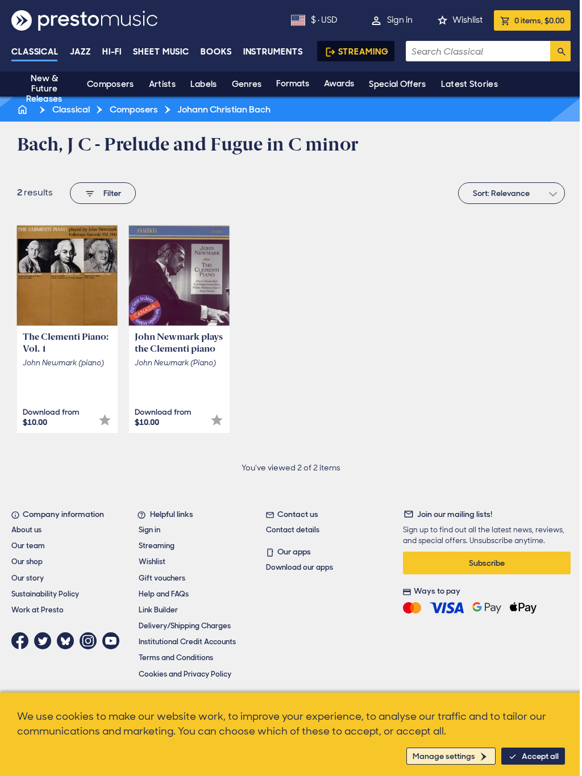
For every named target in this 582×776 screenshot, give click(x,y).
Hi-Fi (112, 51)
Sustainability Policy (45, 594)
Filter (112, 193)
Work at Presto (37, 610)
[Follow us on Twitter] (45, 640)
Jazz (80, 51)
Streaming (363, 51)
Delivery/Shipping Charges (185, 626)
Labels (203, 84)
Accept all (540, 756)
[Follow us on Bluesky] (68, 640)
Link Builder (158, 610)
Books (216, 51)
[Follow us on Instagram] (91, 640)
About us (26, 530)
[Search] (560, 51)
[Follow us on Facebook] (22, 640)
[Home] (23, 109)
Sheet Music (161, 51)
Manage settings (444, 756)
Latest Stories (469, 84)
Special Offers (397, 84)
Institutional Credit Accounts (187, 641)
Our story (27, 578)
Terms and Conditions (176, 657)
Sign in (400, 20)
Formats (292, 83)
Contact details (292, 530)
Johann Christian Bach (223, 109)
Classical (35, 51)
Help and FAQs (164, 594)
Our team (28, 545)
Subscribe (487, 563)
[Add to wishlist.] (105, 420)
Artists (162, 84)
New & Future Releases (44, 89)
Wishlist (467, 20)
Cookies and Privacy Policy (185, 674)
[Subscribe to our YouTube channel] (113, 640)
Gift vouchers (162, 578)
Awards (339, 83)
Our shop (27, 561)
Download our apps (299, 567)
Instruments (273, 51)
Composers (110, 84)
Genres (247, 84)
